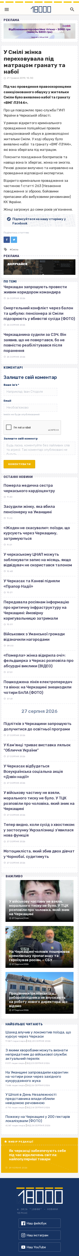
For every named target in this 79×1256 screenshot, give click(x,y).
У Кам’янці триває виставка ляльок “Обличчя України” (37, 748)
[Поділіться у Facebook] (7, 240)
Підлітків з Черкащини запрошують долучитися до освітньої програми (37, 726)
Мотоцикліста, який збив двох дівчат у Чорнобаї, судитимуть (39, 854)
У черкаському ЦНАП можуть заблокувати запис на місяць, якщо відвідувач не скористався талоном (38, 559)
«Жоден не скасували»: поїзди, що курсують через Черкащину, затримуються (37, 533)
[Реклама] (39, 31)
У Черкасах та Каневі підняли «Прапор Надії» (32, 584)
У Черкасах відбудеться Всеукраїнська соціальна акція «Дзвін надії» (33, 771)
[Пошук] (71, 9)
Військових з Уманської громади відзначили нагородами (34, 637)
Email (7, 400)
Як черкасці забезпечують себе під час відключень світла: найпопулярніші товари (37, 1155)
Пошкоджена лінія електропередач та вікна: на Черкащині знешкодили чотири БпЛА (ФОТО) (38, 687)
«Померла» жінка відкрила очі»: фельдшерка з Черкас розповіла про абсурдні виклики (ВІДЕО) (39, 660)
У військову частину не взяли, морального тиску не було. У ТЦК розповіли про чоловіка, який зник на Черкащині (39, 800)
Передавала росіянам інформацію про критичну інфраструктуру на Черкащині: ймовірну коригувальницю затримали (36, 610)
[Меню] (6, 9)
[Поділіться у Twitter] (14, 240)
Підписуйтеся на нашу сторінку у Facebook (39, 221)
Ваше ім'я (11, 384)
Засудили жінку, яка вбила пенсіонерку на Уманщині (29, 509)
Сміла (14, 249)
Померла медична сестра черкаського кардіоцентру (29, 488)
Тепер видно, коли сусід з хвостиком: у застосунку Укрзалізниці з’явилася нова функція (39, 830)
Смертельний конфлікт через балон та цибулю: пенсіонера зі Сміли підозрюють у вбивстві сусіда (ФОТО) (39, 313)
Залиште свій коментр (21, 438)
